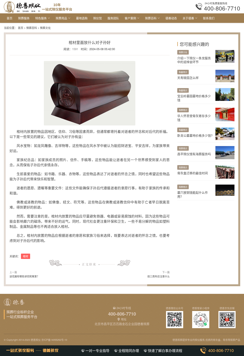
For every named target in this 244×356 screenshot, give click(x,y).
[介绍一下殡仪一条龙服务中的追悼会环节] (224, 56)
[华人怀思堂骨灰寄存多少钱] (224, 114)
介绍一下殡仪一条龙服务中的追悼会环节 (194, 60)
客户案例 (130, 18)
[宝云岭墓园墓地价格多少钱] (224, 94)
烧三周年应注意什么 (158, 276)
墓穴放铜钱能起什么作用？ (192, 194)
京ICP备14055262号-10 (54, 340)
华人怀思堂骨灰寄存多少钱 (194, 118)
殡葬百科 (151, 18)
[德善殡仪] (38, 7)
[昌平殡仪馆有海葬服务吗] (224, 152)
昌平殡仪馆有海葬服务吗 (194, 154)
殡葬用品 (61, 18)
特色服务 (41, 18)
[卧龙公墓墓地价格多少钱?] (224, 133)
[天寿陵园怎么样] (224, 75)
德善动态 (171, 18)
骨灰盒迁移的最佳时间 (192, 173)
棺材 (25, 256)
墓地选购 (81, 18)
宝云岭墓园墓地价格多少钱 (194, 98)
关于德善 (188, 18)
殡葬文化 (45, 28)
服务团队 (113, 18)
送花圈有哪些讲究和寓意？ (24, 276)
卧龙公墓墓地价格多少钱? (195, 135)
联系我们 (208, 18)
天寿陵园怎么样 (188, 78)
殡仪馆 (97, 18)
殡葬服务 (24, 18)
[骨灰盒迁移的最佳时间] (224, 171)
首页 (9, 18)
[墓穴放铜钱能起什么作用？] (224, 190)
